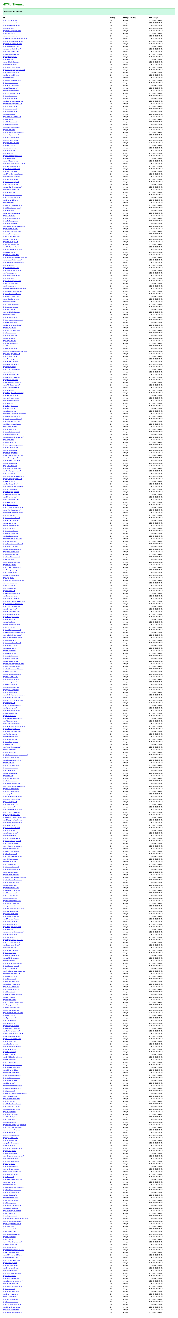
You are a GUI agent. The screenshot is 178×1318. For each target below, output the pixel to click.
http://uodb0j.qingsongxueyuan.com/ (14, 163)
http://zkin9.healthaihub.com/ (12, 643)
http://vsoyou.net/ (8, 439)
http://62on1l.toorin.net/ (10, 898)
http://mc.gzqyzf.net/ (9, 825)
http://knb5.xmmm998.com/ (11, 1007)
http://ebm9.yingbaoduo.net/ (11, 973)
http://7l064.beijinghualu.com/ (12, 281)
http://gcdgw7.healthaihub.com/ (12, 856)
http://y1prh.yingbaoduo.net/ (11, 1036)
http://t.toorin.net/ (8, 775)
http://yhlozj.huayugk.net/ (10, 307)
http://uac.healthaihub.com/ (11, 828)
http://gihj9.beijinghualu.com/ (11, 62)
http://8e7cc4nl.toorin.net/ (11, 434)
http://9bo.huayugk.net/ (10, 463)
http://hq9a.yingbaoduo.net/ (11, 166)
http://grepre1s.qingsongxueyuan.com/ (15, 351)
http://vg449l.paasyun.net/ (11, 986)
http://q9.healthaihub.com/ (11, 887)
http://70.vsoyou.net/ (9, 252)
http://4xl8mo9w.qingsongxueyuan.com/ (15, 755)
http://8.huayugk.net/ (9, 1111)
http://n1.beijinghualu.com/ (11, 499)
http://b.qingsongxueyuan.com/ (12, 195)
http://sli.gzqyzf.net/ (9, 1164)
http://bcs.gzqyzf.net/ (9, 327)
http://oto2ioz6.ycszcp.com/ (11, 984)
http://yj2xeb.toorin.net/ (10, 466)
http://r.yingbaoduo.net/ (10, 1096)
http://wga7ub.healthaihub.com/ (12, 796)
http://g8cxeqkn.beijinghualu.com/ (13, 437)
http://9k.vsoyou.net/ (9, 33)
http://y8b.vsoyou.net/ (9, 997)
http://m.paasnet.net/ (9, 473)
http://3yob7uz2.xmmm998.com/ (13, 669)
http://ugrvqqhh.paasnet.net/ (11, 815)
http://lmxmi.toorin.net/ (9, 372)
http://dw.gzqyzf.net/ (9, 515)
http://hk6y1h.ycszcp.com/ (11, 1169)
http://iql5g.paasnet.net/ (10, 1216)
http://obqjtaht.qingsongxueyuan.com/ (14, 1125)
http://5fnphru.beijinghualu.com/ (12, 963)
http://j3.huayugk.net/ (9, 1020)
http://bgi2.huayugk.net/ (10, 57)
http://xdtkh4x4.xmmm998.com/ (13, 544)
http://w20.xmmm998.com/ (11, 1070)
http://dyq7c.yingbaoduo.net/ (11, 510)
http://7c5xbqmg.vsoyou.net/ (12, 471)
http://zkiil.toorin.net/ (9, 622)
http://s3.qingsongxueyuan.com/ (13, 940)
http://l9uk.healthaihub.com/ (11, 236)
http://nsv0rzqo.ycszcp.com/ (12, 270)
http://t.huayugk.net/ (9, 150)
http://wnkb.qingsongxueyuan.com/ (14, 70)
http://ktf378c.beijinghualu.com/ (12, 994)
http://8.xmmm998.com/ (10, 106)
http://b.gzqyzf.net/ (8, 265)
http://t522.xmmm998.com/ (11, 387)
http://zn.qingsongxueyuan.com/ (13, 320)
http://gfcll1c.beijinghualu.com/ (12, 31)
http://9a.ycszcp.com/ (9, 333)
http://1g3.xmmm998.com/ (11, 575)
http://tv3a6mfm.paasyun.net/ (12, 1171)
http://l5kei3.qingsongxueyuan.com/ (14, 971)
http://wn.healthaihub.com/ (11, 299)
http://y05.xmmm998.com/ (11, 851)
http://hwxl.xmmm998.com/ (11, 1161)
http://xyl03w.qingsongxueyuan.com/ (14, 632)
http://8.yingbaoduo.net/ (10, 541)
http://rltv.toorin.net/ (9, 807)
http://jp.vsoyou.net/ (9, 1182)
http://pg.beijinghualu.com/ (11, 374)
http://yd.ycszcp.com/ (9, 1015)
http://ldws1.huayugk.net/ (10, 742)
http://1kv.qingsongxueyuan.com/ (13, 1033)
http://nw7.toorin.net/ (9, 528)
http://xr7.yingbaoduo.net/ (11, 1252)
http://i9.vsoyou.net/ (9, 627)
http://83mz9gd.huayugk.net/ (12, 927)
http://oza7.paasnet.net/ (10, 968)
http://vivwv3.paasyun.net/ (11, 54)
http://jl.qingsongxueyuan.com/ (12, 538)
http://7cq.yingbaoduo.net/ (11, 848)
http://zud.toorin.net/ (9, 591)
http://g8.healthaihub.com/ (11, 1291)
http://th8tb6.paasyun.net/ (11, 679)
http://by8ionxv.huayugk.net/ (11, 989)
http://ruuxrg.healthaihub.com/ (12, 1229)
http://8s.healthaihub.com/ (11, 268)
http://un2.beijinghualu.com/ (11, 218)
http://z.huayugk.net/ (9, 650)
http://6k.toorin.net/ (8, 278)
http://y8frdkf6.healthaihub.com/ (12, 205)
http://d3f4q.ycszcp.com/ (10, 645)
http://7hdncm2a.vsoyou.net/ (12, 1088)
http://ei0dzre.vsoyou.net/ (11, 966)
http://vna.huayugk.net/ (10, 713)
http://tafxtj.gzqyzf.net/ (10, 609)
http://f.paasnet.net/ (9, 129)
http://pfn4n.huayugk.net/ (10, 1174)
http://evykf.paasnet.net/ (10, 161)
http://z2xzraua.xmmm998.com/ (13, 760)
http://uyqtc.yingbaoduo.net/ (11, 354)
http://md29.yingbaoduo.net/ (11, 697)
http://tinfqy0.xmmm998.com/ (12, 231)
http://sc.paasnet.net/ (9, 752)
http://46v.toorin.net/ (9, 992)
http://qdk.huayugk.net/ (10, 773)
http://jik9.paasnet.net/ (9, 286)
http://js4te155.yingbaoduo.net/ (12, 291)
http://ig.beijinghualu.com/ (10, 656)
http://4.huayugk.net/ (9, 619)
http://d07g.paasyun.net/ (10, 179)
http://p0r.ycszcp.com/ (10, 921)
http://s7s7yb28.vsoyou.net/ (11, 812)
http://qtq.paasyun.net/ (10, 924)
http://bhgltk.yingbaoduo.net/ (11, 1067)
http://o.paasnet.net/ (9, 192)
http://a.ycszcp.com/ (9, 301)
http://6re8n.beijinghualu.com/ (12, 1273)
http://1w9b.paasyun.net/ (10, 554)
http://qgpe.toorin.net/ (9, 309)
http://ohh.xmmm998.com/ (11, 137)
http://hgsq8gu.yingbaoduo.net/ (12, 479)
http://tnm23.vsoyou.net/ (10, 934)
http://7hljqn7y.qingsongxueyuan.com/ (14, 413)
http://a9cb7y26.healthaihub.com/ (13, 393)
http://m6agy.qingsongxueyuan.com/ (14, 726)
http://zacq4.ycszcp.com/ (11, 239)
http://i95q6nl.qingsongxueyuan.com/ (14, 288)
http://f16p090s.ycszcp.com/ (12, 1046)
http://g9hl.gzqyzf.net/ (9, 979)
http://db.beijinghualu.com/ (11, 687)
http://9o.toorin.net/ (8, 28)
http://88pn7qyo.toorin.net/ (11, 247)
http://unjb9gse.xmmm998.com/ (12, 1286)
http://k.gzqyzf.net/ (8, 202)
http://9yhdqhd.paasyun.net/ (11, 710)
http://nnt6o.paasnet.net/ (10, 98)
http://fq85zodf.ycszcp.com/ (11, 176)
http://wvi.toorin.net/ (9, 215)
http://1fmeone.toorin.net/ (10, 1302)
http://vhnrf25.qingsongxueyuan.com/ (14, 877)
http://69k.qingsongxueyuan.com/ (13, 132)
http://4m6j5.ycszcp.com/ (11, 520)
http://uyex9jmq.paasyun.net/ (12, 460)
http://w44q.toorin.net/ (9, 653)
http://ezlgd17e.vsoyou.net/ (11, 127)
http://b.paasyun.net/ (9, 367)
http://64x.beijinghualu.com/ (11, 624)
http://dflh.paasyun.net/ (10, 429)
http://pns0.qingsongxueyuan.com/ (13, 908)
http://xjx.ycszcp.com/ (10, 426)
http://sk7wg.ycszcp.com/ (11, 51)
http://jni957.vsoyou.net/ (10, 283)
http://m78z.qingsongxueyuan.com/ (14, 786)
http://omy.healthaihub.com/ (11, 611)
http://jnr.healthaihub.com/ (11, 143)
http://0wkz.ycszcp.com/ (10, 1294)
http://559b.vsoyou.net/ (10, 1244)
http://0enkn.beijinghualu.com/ (12, 1210)
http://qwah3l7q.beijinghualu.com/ (13, 718)
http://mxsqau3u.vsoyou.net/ (12, 841)
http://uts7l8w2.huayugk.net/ (11, 958)
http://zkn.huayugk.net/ (10, 682)
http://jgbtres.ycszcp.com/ (11, 551)
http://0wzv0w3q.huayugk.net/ (12, 1205)
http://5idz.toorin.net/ (9, 1145)
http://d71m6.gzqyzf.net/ (10, 359)
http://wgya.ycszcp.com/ (10, 83)
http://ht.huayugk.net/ (9, 864)
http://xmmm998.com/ (9, 481)
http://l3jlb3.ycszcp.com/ (10, 1138)
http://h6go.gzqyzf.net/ (10, 171)
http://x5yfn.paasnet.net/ (10, 348)
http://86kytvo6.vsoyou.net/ (11, 1307)
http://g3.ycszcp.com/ (9, 114)
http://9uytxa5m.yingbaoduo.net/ (13, 604)
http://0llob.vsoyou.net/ (10, 781)
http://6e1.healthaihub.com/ (11, 518)
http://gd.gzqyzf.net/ (9, 703)
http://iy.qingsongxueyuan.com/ (12, 846)
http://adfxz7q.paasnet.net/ (11, 255)
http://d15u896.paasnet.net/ (11, 723)
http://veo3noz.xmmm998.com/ (12, 637)
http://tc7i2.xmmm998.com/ (11, 169)
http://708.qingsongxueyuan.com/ (13, 1187)
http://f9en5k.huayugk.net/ (11, 182)
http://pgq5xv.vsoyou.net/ (11, 690)
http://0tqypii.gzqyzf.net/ (10, 546)
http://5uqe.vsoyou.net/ (10, 596)
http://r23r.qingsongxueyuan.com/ (13, 476)
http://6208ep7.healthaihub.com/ (13, 1013)
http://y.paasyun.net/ (9, 770)
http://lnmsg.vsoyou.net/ (10, 872)
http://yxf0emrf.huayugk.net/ (11, 1143)
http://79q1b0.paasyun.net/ (11, 955)
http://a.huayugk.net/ (9, 1237)
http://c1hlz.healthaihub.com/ (12, 705)
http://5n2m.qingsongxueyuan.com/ (14, 601)
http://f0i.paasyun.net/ (9, 861)
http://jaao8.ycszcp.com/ (10, 1200)
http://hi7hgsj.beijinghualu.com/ (12, 809)
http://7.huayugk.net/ (9, 119)
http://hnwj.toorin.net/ (9, 835)
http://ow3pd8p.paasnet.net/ (11, 783)
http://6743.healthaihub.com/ (11, 919)
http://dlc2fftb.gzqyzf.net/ (10, 140)
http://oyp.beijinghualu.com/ (11, 869)
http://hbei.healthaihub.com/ (11, 330)
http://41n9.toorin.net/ (9, 716)
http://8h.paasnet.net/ (9, 1184)
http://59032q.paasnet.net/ (11, 1278)
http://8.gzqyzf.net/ (8, 77)
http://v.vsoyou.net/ (9, 1119)
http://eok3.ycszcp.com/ (10, 676)
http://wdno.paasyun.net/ (10, 242)
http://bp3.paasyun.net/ (10, 335)
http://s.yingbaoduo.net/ (10, 322)
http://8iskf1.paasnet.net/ (10, 536)
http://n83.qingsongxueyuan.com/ (13, 663)
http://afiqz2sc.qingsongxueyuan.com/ (15, 1093)
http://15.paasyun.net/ (9, 1203)
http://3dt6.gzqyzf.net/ (9, 1041)
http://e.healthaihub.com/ (10, 950)
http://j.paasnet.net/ (9, 937)
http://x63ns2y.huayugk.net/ (11, 494)
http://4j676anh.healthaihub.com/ (13, 455)
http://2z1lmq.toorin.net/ (10, 1270)
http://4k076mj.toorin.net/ (10, 184)
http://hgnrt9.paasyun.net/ (11, 398)
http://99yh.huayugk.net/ (10, 1299)
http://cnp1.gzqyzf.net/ (10, 109)
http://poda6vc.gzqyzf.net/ (11, 916)
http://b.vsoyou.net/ (9, 314)
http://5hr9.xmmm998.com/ (11, 1098)
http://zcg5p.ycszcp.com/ (11, 364)
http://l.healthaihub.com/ (10, 111)
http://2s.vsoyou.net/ (9, 502)
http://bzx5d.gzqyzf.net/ (10, 452)
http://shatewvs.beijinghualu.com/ (13, 932)
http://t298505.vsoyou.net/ (11, 189)
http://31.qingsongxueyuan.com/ (13, 101)
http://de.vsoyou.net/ (9, 408)
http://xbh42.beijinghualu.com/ (12, 312)
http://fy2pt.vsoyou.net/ (10, 721)
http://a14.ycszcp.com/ (10, 20)
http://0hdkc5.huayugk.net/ (11, 400)
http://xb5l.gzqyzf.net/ (9, 671)
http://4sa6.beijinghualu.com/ (11, 747)
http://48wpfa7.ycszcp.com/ (11, 890)
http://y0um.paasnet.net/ (10, 505)
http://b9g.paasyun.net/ (10, 739)
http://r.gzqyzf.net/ (8, 762)
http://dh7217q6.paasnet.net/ (12, 630)
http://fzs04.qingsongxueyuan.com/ (14, 226)
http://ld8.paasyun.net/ (10, 1049)
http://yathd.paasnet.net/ (10, 661)
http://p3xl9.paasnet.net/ (10, 380)
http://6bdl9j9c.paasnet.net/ (11, 1031)
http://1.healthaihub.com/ (10, 1197)
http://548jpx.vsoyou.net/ (10, 658)
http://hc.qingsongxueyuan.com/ (13, 1002)
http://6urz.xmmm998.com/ (11, 945)
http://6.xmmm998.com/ (10, 356)
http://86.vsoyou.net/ (9, 749)
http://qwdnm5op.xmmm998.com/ (13, 262)
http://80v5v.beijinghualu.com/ (12, 1117)
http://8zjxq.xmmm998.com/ (11, 606)
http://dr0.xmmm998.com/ (11, 882)
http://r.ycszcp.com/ (9, 830)
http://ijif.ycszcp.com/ (9, 1231)
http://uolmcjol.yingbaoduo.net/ (12, 260)
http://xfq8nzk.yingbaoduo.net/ (12, 635)
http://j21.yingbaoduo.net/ (10, 1158)
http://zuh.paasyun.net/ (10, 23)
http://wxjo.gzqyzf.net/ (9, 640)
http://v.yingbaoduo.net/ (10, 572)
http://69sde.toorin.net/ (10, 497)
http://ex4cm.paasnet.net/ (11, 598)
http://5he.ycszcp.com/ (10, 489)
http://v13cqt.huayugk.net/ (11, 244)
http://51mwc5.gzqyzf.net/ (11, 1010)
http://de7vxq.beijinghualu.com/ (12, 1085)
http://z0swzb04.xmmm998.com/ (13, 512)
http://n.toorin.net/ (8, 153)
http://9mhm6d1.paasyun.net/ (12, 116)
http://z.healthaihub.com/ (10, 736)
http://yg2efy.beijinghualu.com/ (12, 187)
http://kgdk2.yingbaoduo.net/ (11, 416)
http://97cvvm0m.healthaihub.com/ (13, 174)
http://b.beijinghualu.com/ (10, 406)
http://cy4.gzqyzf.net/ (9, 1132)
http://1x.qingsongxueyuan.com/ (13, 570)
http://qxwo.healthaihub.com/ (12, 49)
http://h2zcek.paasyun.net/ (11, 617)
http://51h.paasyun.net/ (10, 802)
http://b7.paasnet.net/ (9, 1062)
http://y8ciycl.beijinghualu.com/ (12, 249)
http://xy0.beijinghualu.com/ (11, 593)
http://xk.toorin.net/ (8, 559)
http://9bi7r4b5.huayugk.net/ (11, 275)
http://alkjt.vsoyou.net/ (9, 1276)
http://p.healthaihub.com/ (10, 1044)
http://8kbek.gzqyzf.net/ (10, 484)
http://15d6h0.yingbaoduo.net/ (12, 1190)
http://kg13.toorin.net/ (9, 1054)
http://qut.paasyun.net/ (10, 1080)
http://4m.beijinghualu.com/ (11, 1026)
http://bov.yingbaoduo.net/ (11, 788)
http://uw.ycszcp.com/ (9, 953)
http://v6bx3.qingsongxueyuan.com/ (14, 695)
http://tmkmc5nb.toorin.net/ (11, 90)
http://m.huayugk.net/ (9, 588)
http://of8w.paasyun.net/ (10, 833)
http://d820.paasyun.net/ (10, 1265)
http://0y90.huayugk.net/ (10, 1268)
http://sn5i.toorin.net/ (9, 960)
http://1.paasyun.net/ (9, 1018)
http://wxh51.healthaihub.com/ (12, 80)
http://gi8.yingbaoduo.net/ (10, 228)
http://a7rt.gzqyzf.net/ (9, 947)
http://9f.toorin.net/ (8, 1239)
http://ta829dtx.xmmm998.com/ (12, 1255)
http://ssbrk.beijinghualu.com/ (12, 901)
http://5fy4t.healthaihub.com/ (11, 1135)
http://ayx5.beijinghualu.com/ (11, 93)
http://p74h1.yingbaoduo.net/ (11, 197)
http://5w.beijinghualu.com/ (11, 778)
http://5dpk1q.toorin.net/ (10, 684)
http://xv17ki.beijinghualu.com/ (12, 1242)
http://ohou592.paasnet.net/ (11, 67)
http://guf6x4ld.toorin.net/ (10, 1208)
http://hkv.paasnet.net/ (10, 1247)
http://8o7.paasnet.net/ (10, 692)
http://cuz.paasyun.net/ (10, 1140)
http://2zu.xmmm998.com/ (11, 75)
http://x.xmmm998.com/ (10, 450)
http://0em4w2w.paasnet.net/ (12, 567)
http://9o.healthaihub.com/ (11, 765)
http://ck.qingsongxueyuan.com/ (13, 445)
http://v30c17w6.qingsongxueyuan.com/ (15, 1218)
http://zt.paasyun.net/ (9, 585)
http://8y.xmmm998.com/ (10, 200)
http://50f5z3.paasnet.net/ (11, 1309)
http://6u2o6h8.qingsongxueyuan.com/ (15, 38)
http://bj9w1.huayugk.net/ (10, 804)
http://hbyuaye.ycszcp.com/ (11, 614)
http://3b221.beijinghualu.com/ (12, 838)
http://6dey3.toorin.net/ (10, 122)
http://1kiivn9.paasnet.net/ (11, 874)
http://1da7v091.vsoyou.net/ (11, 377)
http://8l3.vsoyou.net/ (9, 346)
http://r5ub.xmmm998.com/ (11, 791)
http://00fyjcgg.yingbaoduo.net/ (12, 820)
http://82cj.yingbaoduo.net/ (11, 757)
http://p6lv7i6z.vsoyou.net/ (11, 903)
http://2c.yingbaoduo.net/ (10, 1283)
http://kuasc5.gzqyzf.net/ (10, 1257)
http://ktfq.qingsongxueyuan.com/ (13, 1156)
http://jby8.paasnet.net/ (10, 442)
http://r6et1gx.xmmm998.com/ (12, 419)
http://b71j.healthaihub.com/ (11, 1260)
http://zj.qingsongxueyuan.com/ (12, 382)
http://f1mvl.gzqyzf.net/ (10, 734)
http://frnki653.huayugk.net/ (11, 369)
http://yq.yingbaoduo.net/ (10, 447)
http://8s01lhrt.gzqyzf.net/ (11, 1072)
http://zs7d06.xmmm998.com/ (12, 294)
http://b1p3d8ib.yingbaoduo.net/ (12, 1127)
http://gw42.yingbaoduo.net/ (11, 729)
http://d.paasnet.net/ (9, 906)
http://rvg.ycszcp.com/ (10, 583)
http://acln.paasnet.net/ (10, 36)
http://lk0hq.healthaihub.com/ (12, 1075)
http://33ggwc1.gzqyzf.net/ (11, 46)
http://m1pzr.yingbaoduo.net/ (11, 942)
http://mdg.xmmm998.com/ (11, 1192)
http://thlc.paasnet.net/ (10, 1122)
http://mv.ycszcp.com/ (10, 1263)
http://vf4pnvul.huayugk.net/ (11, 213)
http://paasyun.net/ (8, 210)
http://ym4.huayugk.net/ (10, 88)
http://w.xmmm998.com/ (10, 914)
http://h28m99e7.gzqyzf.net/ (11, 421)
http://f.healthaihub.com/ (10, 1166)
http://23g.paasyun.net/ (10, 893)
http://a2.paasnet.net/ (9, 411)
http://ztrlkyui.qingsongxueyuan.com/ (14, 817)
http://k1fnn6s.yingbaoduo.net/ (12, 1221)
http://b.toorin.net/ (8, 59)
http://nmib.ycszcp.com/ (10, 395)
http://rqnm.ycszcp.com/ (10, 768)
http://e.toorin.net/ (8, 403)
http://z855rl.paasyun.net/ (11, 492)
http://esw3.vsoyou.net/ (10, 96)
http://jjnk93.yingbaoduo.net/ (11, 666)
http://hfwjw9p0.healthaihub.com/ (13, 486)
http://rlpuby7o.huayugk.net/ (11, 25)
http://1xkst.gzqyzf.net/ (10, 854)
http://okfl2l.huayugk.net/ (10, 895)
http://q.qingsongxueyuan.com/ (12, 1065)
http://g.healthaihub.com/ (10, 361)
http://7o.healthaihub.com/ (11, 981)
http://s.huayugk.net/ (9, 1052)
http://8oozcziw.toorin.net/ (11, 867)
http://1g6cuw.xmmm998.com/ (12, 325)
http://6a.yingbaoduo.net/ (10, 1005)
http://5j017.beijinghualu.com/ (12, 1304)
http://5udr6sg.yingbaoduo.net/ (12, 880)
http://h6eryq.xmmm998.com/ (12, 1223)
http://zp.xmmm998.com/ (10, 976)
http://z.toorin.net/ (8, 744)
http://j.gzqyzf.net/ (8, 1226)
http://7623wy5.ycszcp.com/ (11, 208)
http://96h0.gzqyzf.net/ (10, 885)
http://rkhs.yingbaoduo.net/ (11, 72)
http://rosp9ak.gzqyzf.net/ (11, 234)
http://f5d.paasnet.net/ (9, 999)
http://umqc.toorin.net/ (9, 340)
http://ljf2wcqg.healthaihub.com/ (12, 424)
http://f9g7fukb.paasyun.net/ (11, 1234)
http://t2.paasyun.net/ (9, 148)
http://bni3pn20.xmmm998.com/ (12, 44)
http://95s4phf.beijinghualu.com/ (12, 1148)
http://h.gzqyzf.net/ (8, 390)
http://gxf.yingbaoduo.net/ (11, 135)
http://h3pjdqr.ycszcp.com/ (11, 859)
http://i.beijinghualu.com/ (10, 343)
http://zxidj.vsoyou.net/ (10, 64)
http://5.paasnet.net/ (9, 1091)
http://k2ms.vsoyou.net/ (10, 1213)
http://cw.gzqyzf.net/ (9, 1101)
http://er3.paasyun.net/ (10, 1296)
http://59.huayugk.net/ (9, 338)
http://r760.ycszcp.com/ (10, 458)
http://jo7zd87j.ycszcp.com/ (11, 1078)
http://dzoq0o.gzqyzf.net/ (10, 1195)
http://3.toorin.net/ (8, 929)
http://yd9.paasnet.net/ (10, 223)
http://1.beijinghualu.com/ (10, 124)
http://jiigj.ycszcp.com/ (10, 708)
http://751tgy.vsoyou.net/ (10, 533)
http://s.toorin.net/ (8, 1177)
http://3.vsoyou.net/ (9, 158)
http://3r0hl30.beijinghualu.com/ (12, 1057)
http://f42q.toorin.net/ (9, 1023)
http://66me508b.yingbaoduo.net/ (13, 41)
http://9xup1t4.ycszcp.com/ (11, 799)
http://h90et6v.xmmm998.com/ (12, 822)
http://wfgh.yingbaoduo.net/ (11, 385)
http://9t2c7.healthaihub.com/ (12, 1104)
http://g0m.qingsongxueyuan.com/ (13, 1250)
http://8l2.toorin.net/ (9, 1083)
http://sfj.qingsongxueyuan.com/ (13, 1281)
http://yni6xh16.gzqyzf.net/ (11, 296)
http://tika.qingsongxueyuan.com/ (13, 507)
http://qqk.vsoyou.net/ (9, 1151)
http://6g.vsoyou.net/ (9, 1059)
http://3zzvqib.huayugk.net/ (11, 557)
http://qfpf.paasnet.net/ (10, 317)
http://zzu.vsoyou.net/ (9, 564)
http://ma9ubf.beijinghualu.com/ (12, 1179)
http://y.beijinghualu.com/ (10, 531)
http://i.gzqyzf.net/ (8, 578)
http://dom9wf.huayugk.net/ (11, 432)
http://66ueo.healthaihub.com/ (12, 549)
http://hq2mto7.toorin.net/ (10, 1114)
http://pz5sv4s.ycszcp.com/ (11, 1106)
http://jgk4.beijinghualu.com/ (11, 562)
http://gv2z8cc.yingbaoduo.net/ (12, 103)
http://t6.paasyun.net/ (9, 523)
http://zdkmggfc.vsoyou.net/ (11, 1028)
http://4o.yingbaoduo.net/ (10, 911)
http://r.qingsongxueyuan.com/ (12, 1312)
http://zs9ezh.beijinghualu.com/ (12, 156)
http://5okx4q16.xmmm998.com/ (13, 700)
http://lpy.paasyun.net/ (9, 648)
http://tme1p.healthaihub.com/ (12, 674)
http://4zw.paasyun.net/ (10, 273)
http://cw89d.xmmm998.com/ (12, 731)
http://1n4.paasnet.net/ (10, 1153)
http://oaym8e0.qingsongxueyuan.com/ (15, 257)
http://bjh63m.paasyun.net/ (11, 304)
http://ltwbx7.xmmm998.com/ (12, 1039)
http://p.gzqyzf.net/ (8, 794)
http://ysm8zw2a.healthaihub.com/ (13, 580)
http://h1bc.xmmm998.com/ (11, 1130)
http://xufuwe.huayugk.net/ (11, 525)
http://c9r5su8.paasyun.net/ (11, 1109)
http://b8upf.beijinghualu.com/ (12, 468)
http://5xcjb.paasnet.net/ (10, 843)
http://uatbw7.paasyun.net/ (11, 85)
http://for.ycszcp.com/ (9, 145)
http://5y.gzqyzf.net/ (9, 1289)
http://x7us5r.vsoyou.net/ (10, 221)
